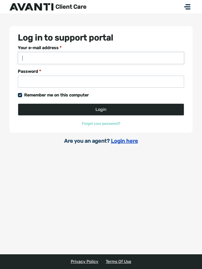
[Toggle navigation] (187, 7)
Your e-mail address (40, 47)
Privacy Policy (84, 261)
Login (101, 109)
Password (29, 71)
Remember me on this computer (56, 94)
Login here (124, 141)
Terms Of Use (118, 261)
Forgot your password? (101, 123)
